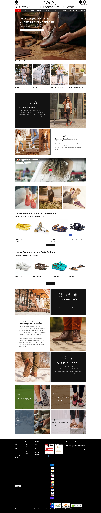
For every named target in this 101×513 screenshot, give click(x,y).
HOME (18, 10)
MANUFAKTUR (63, 10)
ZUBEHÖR (48, 10)
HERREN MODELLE (38, 30)
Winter (36, 456)
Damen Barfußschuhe (38, 445)
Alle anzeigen (50, 245)
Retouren (17, 457)
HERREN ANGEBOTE (75, 87)
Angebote (37, 452)
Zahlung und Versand (17, 447)
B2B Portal (27, 451)
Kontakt (26, 444)
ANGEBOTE (39, 10)
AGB (16, 452)
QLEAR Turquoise (55, 276)
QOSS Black (71, 276)
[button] (16, 2)
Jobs (26, 449)
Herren (35, 87)
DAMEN (25, 10)
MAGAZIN (82, 10)
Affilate (26, 453)
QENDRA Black (72, 237)
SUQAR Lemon (18, 237)
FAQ (26, 446)
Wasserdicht (38, 454)
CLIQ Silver (35, 237)
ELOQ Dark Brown (37, 276)
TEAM (55, 10)
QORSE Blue (53, 237)
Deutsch (17, 486)
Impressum (17, 450)
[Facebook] (85, 507)
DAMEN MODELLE (26, 30)
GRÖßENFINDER (73, 10)
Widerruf (17, 444)
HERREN (32, 10)
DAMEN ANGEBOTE (57, 87)
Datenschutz (17, 455)
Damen (17, 87)
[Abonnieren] (85, 449)
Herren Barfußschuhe (38, 449)
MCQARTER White (19, 276)
